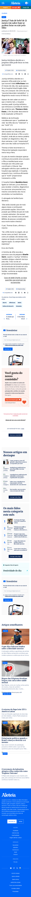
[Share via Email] (25, 74)
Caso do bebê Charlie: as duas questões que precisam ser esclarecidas (15, 280)
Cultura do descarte (8, 306)
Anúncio (15, 854)
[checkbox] (3, 344)
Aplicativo (15, 847)
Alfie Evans (12, 302)
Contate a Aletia (15, 888)
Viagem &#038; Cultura (15, 837)
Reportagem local (22, 31)
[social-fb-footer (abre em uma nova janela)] (14, 868)
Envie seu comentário (15, 435)
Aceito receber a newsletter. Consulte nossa (14, 344)
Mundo (5, 753)
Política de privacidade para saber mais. (14, 345)
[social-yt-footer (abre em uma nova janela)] (11, 868)
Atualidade (4, 13)
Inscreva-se (15, 850)
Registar (5, 7)
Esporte (5, 631)
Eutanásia (19, 306)
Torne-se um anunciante (15, 885)
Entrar (20, 821)
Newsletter (15, 845)
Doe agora (15, 7)
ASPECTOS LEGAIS (15, 882)
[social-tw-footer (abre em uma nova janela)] (17, 868)
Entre (22, 428)
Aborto (5, 302)
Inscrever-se (8, 349)
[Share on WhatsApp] (28, 74)
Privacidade (15, 891)
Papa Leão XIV (6, 694)
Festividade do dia (12, 570)
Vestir (15, 852)
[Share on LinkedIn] (19, 74)
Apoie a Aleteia (15, 876)
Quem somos (15, 879)
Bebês (19, 302)
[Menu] (5, 3)
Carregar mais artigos (15, 497)
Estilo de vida (15, 833)
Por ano (15, 862)
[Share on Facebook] (16, 74)
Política (5, 722)
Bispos (5, 663)
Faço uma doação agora (12, 399)
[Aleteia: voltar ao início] (15, 3)
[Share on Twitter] (22, 74)
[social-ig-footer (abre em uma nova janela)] (20, 868)
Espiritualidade (15, 835)
